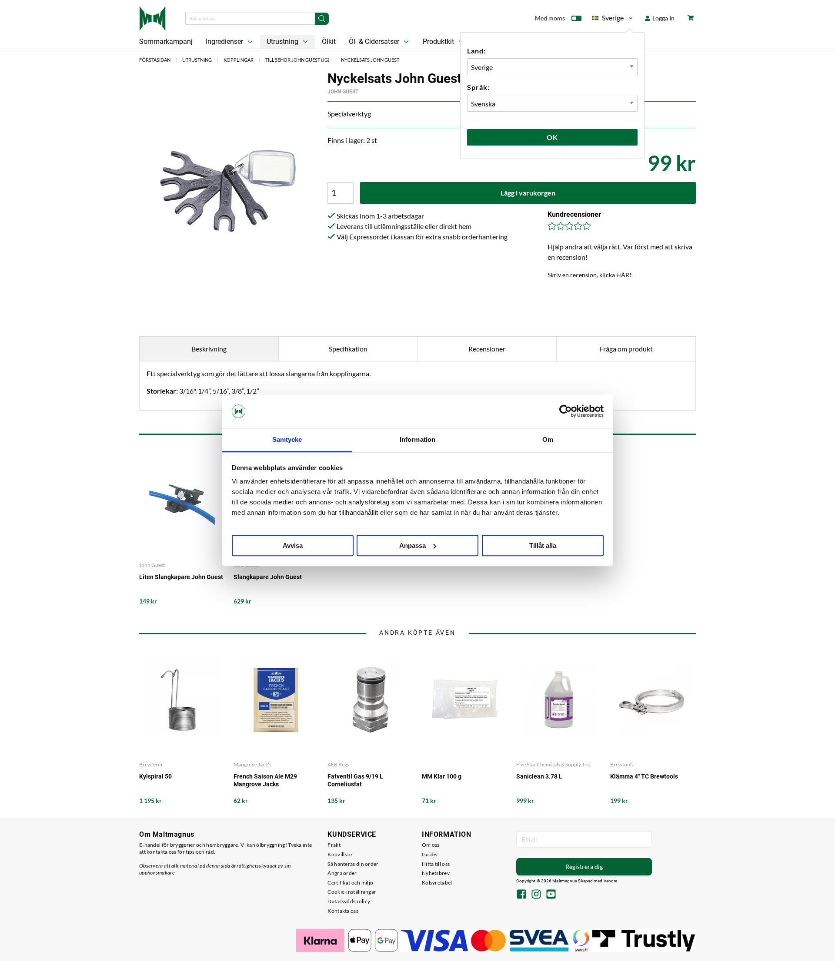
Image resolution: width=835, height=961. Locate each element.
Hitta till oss (436, 864)
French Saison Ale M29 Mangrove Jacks (265, 780)
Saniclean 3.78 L (539, 776)
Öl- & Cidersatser (375, 41)
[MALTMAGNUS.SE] (152, 17)
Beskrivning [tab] (209, 349)
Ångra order (342, 873)
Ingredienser (225, 41)
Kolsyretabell (438, 882)
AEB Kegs (338, 764)
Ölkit (329, 41)
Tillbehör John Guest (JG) (297, 60)
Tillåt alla (542, 545)
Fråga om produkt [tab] (626, 349)
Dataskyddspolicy (348, 901)
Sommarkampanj (166, 41)
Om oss (431, 845)
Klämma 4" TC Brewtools (644, 776)
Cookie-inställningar (351, 891)
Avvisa (293, 545)
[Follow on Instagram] (536, 895)
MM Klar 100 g (441, 776)
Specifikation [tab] (348, 349)
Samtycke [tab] (287, 439)
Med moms (550, 18)
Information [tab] (417, 439)
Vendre (611, 880)
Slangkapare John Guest (268, 576)
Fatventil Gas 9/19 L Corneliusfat (355, 780)
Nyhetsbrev (436, 873)
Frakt (334, 845)
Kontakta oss (342, 911)
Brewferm (150, 764)
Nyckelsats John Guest (370, 60)
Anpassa (412, 545)
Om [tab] (547, 439)
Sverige (608, 19)
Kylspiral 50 (155, 776)
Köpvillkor (340, 854)
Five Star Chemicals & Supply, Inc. (553, 764)
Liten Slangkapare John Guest (181, 576)
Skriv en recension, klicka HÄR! (589, 274)
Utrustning (283, 41)
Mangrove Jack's (252, 764)
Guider (430, 854)
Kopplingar (239, 60)
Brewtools (622, 764)
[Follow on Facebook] (521, 895)
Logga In (663, 18)
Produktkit (439, 41)
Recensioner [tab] (486, 349)
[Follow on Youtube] (551, 895)
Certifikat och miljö (350, 882)
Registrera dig (584, 866)
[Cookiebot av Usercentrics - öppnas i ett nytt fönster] (566, 411)
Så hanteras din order (352, 864)
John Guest (342, 92)
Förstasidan (154, 60)
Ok (552, 137)
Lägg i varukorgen (528, 193)
